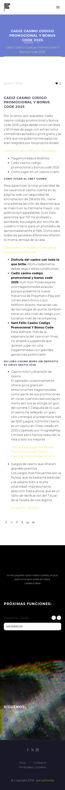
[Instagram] (37, 749)
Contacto (40, 762)
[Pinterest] (17, 522)
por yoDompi (45, 780)
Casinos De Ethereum (20, 252)
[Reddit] (33, 522)
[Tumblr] (22, 522)
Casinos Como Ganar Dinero (32, 456)
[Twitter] (11, 522)
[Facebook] (6, 522)
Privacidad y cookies (32, 767)
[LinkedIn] (27, 522)
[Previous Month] (53, 617)
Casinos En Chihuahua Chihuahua (30, 247)
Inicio (22, 762)
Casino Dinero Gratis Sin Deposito (30, 150)
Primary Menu (58, 7)
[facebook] (6, 721)
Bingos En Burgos (24, 507)
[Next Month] (59, 617)
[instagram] (19, 721)
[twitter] (12, 721)
